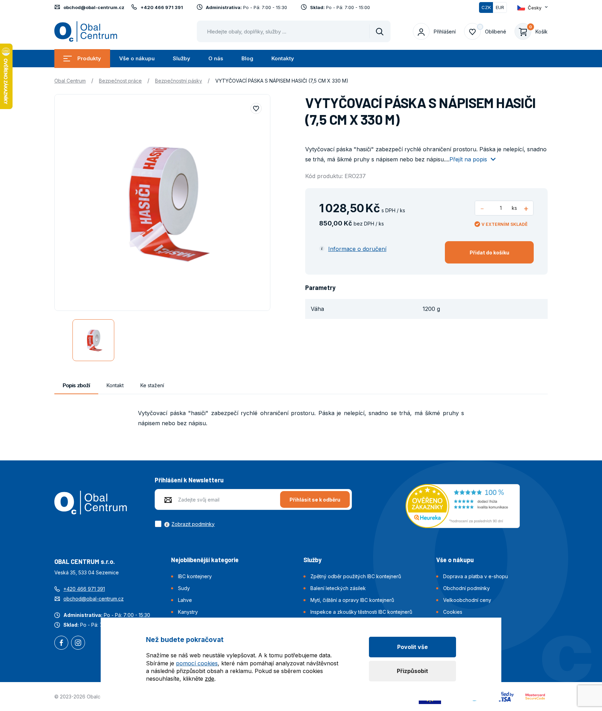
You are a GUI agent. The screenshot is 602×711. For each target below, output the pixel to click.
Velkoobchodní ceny (467, 600)
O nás (215, 58)
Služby (181, 58)
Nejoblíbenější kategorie (205, 560)
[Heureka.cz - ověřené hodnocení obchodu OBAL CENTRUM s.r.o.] (463, 505)
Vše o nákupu (137, 58)
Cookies (452, 612)
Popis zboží (76, 385)
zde (209, 678)
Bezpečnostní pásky (178, 81)
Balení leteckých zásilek (338, 588)
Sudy (184, 588)
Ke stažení (152, 385)
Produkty (89, 58)
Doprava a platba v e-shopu (475, 576)
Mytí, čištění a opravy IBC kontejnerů (352, 600)
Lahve (185, 600)
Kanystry (188, 612)
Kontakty (282, 58)
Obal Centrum (70, 81)
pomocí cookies (197, 663)
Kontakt (115, 385)
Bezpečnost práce (120, 81)
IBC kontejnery (195, 576)
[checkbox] (185, 524)
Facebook (61, 643)
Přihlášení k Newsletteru (189, 480)
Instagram (78, 643)
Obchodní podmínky (466, 588)
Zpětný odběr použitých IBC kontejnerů (355, 576)
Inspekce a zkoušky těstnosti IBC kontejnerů (361, 612)
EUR (500, 7)
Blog (247, 58)
